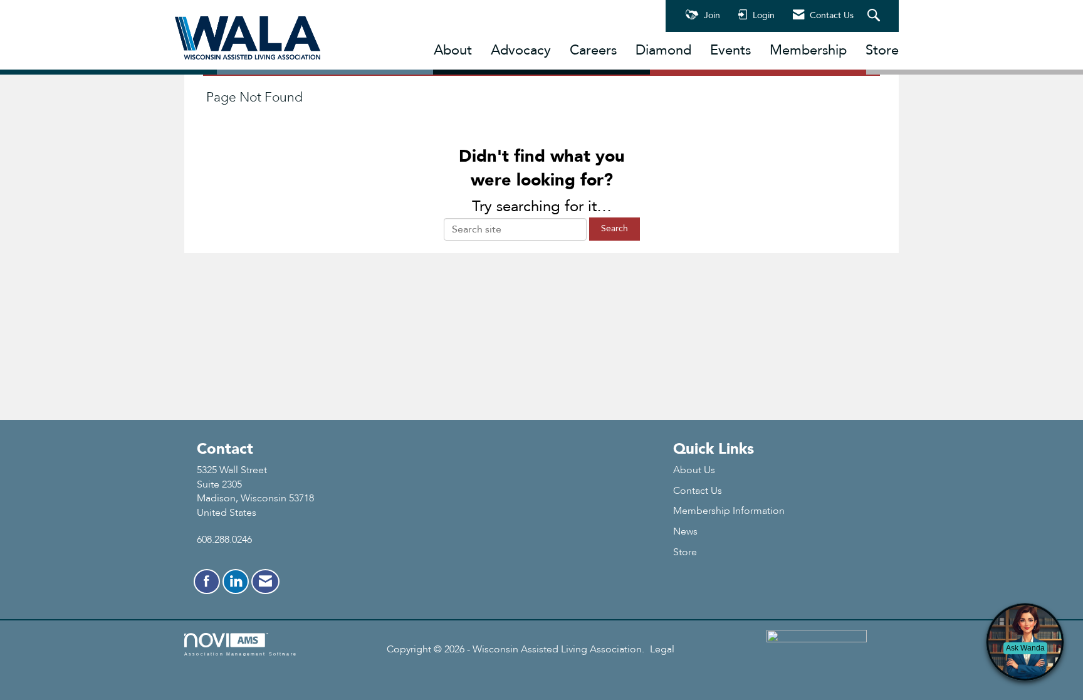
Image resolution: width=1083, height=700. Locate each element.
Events (730, 50)
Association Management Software (240, 653)
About (453, 50)
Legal (662, 649)
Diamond (663, 50)
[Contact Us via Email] (265, 581)
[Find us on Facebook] (207, 581)
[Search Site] (875, 16)
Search (614, 228)
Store (882, 50)
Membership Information (729, 511)
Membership (808, 50)
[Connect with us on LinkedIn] (235, 581)
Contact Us (697, 491)
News (685, 531)
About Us (694, 470)
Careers (593, 50)
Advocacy (521, 50)
